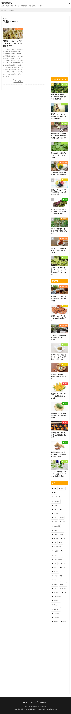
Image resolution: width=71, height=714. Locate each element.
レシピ (17, 6)
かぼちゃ (56, 555)
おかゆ (55, 530)
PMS (55, 492)
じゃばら (56, 605)
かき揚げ (56, 551)
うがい (55, 517)
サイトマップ (33, 702)
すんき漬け (57, 617)
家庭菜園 (24, 6)
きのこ (55, 567)
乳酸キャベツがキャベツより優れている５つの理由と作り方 (12, 43)
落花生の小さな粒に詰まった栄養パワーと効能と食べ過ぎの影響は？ (58, 454)
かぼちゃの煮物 (58, 559)
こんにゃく (57, 580)
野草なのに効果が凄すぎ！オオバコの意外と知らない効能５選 (58, 97)
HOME (5, 10)
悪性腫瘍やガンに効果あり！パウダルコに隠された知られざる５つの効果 (58, 136)
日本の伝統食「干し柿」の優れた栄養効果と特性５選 (58, 435)
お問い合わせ (43, 702)
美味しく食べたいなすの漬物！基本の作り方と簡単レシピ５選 (58, 192)
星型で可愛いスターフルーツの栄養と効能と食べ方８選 (58, 396)
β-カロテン (57, 501)
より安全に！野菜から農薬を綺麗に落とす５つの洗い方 (58, 337)
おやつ (64, 538)
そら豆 (64, 621)
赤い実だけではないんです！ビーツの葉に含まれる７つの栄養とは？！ (58, 211)
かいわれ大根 (57, 546)
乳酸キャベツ (13, 10)
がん (55, 563)
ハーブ (39, 6)
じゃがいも (57, 600)
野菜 (7, 6)
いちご (55, 509)
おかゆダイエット (58, 534)
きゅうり (63, 567)
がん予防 (62, 563)
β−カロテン (57, 505)
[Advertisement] (34, 37)
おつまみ (56, 538)
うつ (62, 517)
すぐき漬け (57, 613)
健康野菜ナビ (6, 3)
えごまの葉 (57, 526)
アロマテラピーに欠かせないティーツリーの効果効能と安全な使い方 (58, 357)
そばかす (56, 621)
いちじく (63, 509)
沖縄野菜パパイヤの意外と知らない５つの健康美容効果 (58, 415)
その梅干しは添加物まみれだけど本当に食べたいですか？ (58, 250)
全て (2, 6)
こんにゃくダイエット (60, 584)
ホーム (25, 702)
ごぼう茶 (63, 588)
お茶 (61, 542)
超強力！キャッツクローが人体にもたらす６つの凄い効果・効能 (58, 116)
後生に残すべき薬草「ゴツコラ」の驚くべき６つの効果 (58, 155)
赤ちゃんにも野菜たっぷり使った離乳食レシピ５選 (58, 376)
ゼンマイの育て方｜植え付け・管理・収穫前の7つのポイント (59, 231)
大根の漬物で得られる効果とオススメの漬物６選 (58, 173)
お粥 (55, 542)
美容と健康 (32, 6)
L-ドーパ (62, 488)
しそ (65, 592)
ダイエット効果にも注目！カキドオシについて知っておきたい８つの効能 (58, 271)
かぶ (63, 551)
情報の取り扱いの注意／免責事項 (35, 706)
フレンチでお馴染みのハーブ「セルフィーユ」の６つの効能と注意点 (58, 474)
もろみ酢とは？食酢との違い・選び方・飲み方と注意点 (58, 298)
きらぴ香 (56, 571)
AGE (55, 488)
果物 (12, 6)
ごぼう (55, 588)
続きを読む (18, 81)
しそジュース (57, 596)
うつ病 (55, 522)
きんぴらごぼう (58, 576)
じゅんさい (57, 609)
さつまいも (57, 592)
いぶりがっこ (57, 513)
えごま (63, 522)
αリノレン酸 (57, 497)
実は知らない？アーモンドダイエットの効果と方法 (58, 318)
